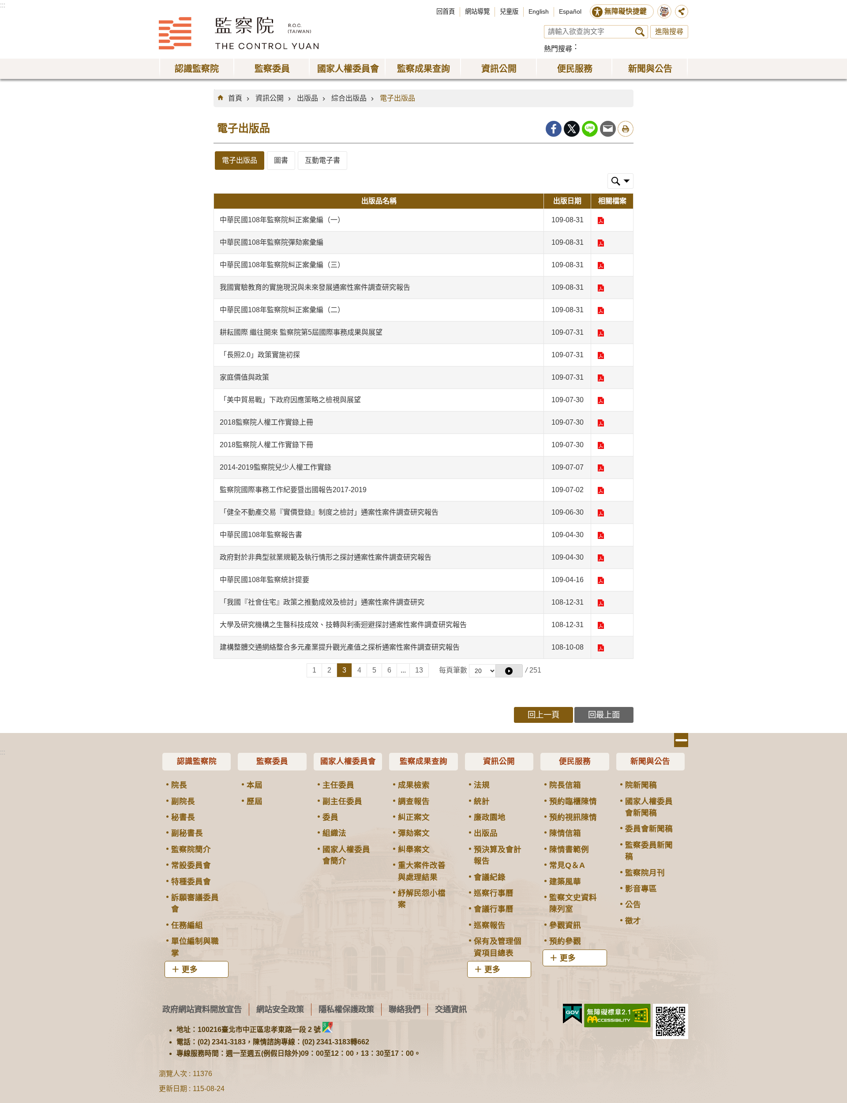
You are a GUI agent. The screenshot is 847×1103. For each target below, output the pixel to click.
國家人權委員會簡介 (346, 855)
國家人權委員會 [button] (348, 69)
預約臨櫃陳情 (573, 801)
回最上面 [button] (604, 714)
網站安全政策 (280, 1009)
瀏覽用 (600, 220)
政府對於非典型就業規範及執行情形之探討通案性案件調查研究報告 (325, 557)
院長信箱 (565, 785)
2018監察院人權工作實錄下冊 (266, 445)
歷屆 (254, 801)
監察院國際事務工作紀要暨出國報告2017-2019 (293, 490)
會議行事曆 (493, 909)
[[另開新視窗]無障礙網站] (617, 1016)
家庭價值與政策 (244, 377)
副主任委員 (342, 801)
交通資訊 (451, 1009)
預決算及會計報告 (497, 855)
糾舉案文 (414, 849)
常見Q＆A (567, 865)
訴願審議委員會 (195, 903)
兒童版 (509, 11)
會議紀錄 (490, 877)
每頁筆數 (453, 670)
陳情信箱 (565, 833)
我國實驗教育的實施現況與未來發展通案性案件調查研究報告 (315, 287)
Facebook (554, 129)
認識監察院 (197, 761)
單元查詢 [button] (620, 181)
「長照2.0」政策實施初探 (260, 355)
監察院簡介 (191, 849)
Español (570, 11)
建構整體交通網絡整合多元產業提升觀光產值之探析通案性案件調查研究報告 (340, 647)
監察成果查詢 (423, 761)
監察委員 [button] (272, 69)
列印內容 (625, 129)
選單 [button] (681, 740)
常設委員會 (191, 865)
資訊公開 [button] (499, 69)
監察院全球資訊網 (239, 33)
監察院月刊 (645, 872)
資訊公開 (269, 98)
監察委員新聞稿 (649, 851)
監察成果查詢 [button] (423, 69)
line (590, 129)
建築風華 (565, 881)
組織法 (334, 833)
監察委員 (272, 761)
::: (2, 5)
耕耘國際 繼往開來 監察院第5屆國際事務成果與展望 (301, 332)
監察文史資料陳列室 (573, 903)
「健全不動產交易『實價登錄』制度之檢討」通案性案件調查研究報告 (329, 512)
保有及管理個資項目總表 (497, 947)
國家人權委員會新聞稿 (649, 807)
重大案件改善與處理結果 (422, 871)
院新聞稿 (641, 785)
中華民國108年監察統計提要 (264, 579)
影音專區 (641, 888)
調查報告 (414, 801)
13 (419, 670)
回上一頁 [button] (543, 714)
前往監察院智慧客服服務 (664, 11)
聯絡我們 (404, 1009)
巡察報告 (490, 925)
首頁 (235, 98)
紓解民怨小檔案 (422, 899)
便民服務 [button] (574, 69)
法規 (482, 785)
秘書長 (183, 817)
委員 (330, 817)
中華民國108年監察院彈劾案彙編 (271, 242)
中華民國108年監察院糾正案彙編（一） (282, 220)
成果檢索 (414, 785)
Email (608, 129)
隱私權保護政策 (346, 1009)
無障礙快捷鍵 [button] (625, 11)
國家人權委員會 (348, 761)
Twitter (572, 129)
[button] (509, 670)
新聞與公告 (650, 761)
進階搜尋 (669, 31)
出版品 (307, 98)
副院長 (183, 801)
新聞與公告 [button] (650, 69)
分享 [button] (681, 11)
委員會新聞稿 (649, 828)
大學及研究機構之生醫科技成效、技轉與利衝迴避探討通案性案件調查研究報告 (343, 624)
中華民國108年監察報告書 (261, 534)
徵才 (633, 920)
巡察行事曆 (493, 893)
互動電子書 (322, 160)
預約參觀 (565, 941)
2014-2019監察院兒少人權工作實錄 (275, 467)
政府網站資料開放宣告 (202, 1009)
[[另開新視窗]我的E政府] (572, 1014)
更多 (190, 969)
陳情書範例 (569, 849)
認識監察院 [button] (197, 69)
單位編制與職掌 (195, 947)
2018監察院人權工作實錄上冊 (266, 422)
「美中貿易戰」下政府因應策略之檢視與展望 (290, 400)
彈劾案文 (414, 833)
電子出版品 (397, 98)
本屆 (254, 785)
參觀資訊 (565, 925)
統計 (482, 801)
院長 (179, 785)
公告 (633, 904)
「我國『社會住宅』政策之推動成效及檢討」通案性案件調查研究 (322, 602)
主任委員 (338, 785)
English (538, 11)
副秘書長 (187, 833)
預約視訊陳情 (573, 817)
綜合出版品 (349, 98)
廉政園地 (490, 817)
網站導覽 (477, 11)
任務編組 (187, 925)
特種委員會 (191, 881)
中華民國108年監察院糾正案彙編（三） (282, 265)
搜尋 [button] (640, 31)
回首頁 (445, 11)
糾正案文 (414, 817)
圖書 (281, 160)
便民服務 (575, 761)
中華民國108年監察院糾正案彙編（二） (282, 310)
